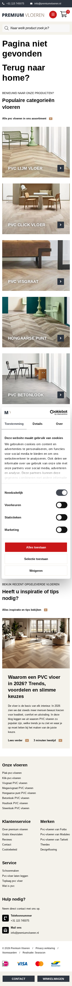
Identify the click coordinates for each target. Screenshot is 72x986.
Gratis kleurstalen (12, 834)
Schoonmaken (10, 870)
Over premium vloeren (15, 829)
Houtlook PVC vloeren (15, 803)
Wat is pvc (8, 885)
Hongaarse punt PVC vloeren (19, 793)
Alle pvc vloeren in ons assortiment (24, 118)
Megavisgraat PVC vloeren (17, 788)
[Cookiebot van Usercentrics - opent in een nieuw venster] (51, 412)
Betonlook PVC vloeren (15, 798)
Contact (18, 978)
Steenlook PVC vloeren (15, 808)
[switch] (61, 505)
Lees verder (15, 740)
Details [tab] (37, 423)
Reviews (7, 839)
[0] (65, 15)
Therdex (45, 844)
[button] (53, 14)
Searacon (40, 952)
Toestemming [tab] (14, 423)
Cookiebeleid (9, 849)
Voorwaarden (9, 952)
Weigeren (36, 570)
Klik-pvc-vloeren (11, 778)
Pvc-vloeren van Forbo (53, 829)
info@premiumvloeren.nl (47, 3)
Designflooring (48, 849)
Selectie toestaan (36, 559)
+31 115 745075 (15, 3)
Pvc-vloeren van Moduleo (55, 834)
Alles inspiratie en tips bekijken (22, 609)
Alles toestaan (36, 547)
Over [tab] (59, 423)
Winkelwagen (53, 978)
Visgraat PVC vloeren (14, 783)
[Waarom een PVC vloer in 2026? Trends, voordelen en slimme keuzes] (36, 643)
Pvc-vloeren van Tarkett (54, 839)
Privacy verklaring (45, 948)
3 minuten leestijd (45, 740)
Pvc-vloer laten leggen (15, 875)
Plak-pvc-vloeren (12, 772)
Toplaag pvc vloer (12, 880)
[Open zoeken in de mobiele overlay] (36, 28)
